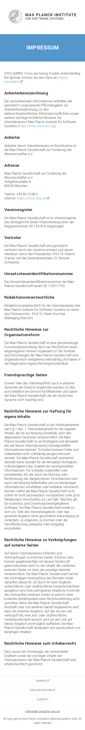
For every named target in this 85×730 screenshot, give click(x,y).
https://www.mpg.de (31, 198)
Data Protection (41, 690)
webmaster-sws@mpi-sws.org (42, 711)
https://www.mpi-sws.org (36, 126)
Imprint (41, 680)
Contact (42, 699)
